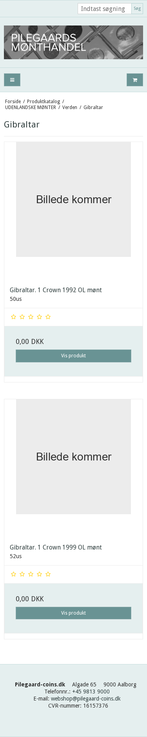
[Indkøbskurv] (135, 79)
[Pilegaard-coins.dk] (73, 42)
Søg (137, 8)
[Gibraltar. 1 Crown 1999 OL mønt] (73, 468)
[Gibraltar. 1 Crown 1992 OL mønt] (73, 211)
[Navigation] (12, 79)
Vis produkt (73, 355)
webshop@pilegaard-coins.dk (86, 698)
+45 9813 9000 (91, 691)
